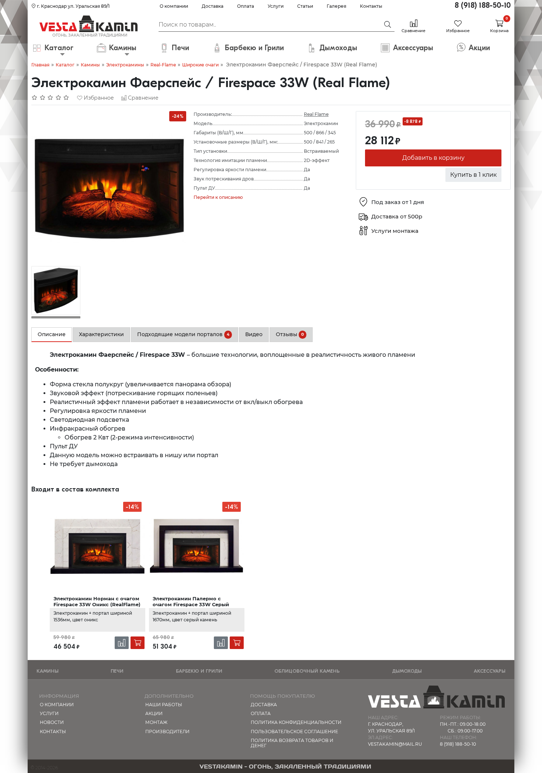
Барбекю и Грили (199, 671)
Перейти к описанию (218, 197)
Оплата (245, 6)
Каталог (65, 65)
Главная (40, 65)
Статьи (305, 6)
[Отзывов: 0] (50, 97)
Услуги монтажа (394, 231)
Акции (154, 713)
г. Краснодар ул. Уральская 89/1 (73, 6)
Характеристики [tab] (101, 334)
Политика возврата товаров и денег (292, 743)
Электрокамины (125, 65)
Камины (90, 65)
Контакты (371, 6)
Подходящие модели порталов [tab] (183, 334)
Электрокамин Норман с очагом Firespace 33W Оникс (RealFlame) (96, 601)
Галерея (336, 6)
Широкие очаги (200, 65)
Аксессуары (489, 671)
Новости (52, 722)
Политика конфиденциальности (296, 722)
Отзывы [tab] (290, 334)
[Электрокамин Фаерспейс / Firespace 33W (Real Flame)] (108, 187)
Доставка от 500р (396, 216)
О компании (174, 6)
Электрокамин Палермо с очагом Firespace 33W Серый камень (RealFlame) (191, 605)
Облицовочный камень (307, 671)
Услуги (276, 6)
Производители (167, 731)
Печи (117, 671)
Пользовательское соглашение (294, 731)
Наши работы (163, 704)
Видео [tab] (254, 334)
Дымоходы (407, 671)
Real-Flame (163, 65)
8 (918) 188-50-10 (483, 5)
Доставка (212, 6)
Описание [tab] (52, 334)
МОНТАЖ (156, 722)
